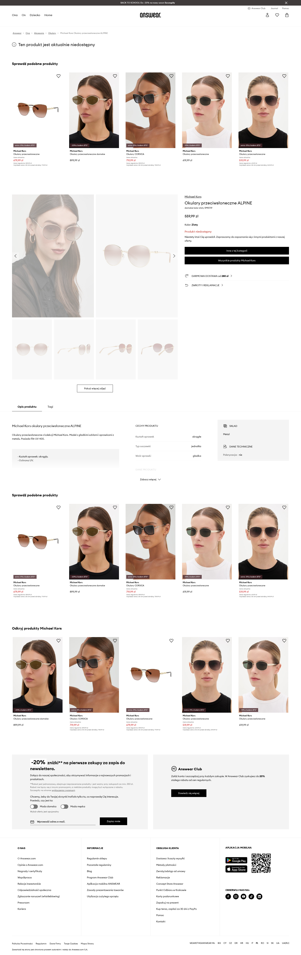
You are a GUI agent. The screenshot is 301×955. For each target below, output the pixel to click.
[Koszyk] (287, 15)
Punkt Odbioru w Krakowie (171, 890)
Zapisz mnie (113, 821)
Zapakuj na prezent (167, 902)
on (24, 15)
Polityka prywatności (22, 943)
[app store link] (236, 868)
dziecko (35, 15)
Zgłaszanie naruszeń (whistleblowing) (39, 896)
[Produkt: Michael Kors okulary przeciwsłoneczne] (38, 110)
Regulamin (41, 943)
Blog (89, 871)
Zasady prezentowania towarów (105, 890)
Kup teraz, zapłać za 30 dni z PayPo (176, 908)
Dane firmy (55, 943)
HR (241, 943)
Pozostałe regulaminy (99, 864)
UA (277, 943)
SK (272, 943)
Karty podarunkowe (167, 896)
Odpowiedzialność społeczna (34, 890)
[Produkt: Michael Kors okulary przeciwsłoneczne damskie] (94, 110)
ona (15, 15)
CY (224, 943)
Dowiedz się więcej (188, 793)
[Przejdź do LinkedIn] (259, 896)
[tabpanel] (150, 447)
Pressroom (23, 902)
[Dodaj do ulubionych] (58, 76)
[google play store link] (236, 860)
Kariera (22, 908)
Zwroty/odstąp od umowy (170, 871)
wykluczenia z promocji (63, 790)
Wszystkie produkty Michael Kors (237, 260)
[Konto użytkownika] (267, 15)
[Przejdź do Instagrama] (236, 897)
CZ (230, 943)
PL (257, 943)
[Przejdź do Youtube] (243, 897)
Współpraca (25, 877)
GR (236, 943)
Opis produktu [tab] (27, 406)
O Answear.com (27, 858)
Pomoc (160, 915)
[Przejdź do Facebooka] (228, 897)
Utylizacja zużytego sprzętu (102, 896)
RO (262, 943)
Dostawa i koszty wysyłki (170, 858)
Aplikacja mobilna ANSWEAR (103, 883)
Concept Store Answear (169, 883)
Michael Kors (193, 196)
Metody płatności (166, 864)
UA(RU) (285, 943)
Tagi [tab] (50, 406)
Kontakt (160, 921)
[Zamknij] (286, 3)
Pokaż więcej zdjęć (95, 388)
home (48, 15)
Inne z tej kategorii (236, 250)
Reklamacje (163, 877)
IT (252, 943)
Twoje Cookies (71, 943)
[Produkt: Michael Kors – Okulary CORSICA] (150, 110)
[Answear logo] (150, 15)
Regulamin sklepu (97, 858)
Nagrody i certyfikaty (30, 871)
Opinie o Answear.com (30, 864)
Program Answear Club (100, 877)
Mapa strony (87, 943)
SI (267, 943)
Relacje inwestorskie (29, 883)
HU (247, 943)
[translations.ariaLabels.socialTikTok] (251, 896)
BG (219, 943)
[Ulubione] (277, 15)
